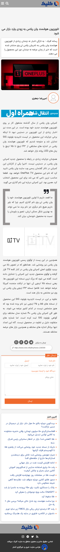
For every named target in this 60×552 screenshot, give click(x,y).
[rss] (37, 537)
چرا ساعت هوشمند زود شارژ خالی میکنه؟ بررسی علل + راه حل (30, 503)
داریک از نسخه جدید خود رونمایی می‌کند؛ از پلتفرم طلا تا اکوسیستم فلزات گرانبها (30, 448)
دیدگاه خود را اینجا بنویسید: (43, 371)
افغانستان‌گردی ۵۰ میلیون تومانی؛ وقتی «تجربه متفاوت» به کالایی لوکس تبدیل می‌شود (29, 433)
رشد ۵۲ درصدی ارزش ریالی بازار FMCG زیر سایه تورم (30, 509)
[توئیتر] (26, 343)
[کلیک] (50, 3)
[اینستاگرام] (23, 537)
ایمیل (26, 360)
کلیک (15, 541)
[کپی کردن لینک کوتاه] (30, 348)
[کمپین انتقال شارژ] (30, 113)
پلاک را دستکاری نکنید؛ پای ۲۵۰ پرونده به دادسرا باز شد (29, 487)
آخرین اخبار (52, 416)
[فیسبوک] (21, 343)
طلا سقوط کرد (48, 496)
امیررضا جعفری (39, 98)
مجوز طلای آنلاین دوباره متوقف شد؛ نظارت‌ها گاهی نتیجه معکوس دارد (31, 481)
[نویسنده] (53, 98)
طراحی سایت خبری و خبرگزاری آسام (26, 547)
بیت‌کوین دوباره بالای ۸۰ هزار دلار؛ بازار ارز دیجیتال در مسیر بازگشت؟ (30, 425)
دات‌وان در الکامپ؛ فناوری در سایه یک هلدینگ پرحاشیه (29, 513)
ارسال (30, 401)
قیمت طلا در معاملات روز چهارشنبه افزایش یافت (32, 475)
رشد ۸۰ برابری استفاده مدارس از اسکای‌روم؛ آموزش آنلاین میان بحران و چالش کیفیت (32, 469)
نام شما (52, 360)
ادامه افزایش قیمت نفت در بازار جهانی (36, 463)
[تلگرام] (31, 343)
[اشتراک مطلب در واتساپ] (16, 342)
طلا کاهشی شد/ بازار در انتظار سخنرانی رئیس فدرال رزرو (31, 441)
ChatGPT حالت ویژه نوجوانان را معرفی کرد (34, 492)
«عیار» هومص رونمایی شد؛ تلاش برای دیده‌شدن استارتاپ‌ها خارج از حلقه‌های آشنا (33, 456)
